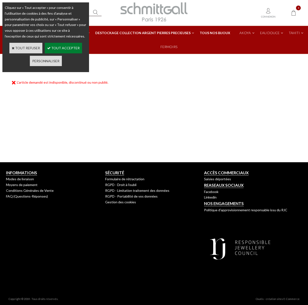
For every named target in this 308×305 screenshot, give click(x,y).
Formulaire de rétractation (124, 179)
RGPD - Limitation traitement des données (137, 190)
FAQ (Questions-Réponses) (27, 196)
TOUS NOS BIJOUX (215, 33)
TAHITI (294, 33)
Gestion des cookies (120, 202)
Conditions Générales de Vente (30, 190)
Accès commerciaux (226, 172)
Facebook (211, 192)
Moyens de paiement (22, 185)
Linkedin (210, 197)
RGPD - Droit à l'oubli (120, 185)
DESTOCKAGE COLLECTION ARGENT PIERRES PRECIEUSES (143, 33)
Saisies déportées (217, 179)
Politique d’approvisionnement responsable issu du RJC (245, 210)
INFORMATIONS (21, 172)
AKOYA (245, 33)
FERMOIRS (168, 47)
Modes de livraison (20, 179)
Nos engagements (224, 203)
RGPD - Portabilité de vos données (131, 196)
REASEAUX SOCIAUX (224, 185)
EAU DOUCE (270, 33)
